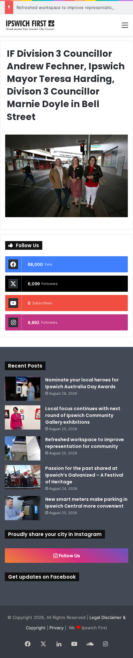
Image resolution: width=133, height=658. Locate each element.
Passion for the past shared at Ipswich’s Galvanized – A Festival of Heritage (84, 475)
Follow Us (69, 555)
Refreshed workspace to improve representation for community (84, 443)
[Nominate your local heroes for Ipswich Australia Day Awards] (22, 389)
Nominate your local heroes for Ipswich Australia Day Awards (82, 383)
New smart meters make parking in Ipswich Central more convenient (86, 502)
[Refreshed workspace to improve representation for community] (22, 448)
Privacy (56, 627)
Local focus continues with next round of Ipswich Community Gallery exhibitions (82, 415)
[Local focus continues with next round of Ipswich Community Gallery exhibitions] (22, 417)
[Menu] (125, 27)
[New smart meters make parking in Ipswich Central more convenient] (22, 508)
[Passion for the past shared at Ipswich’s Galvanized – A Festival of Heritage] (22, 477)
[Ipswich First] (30, 25)
